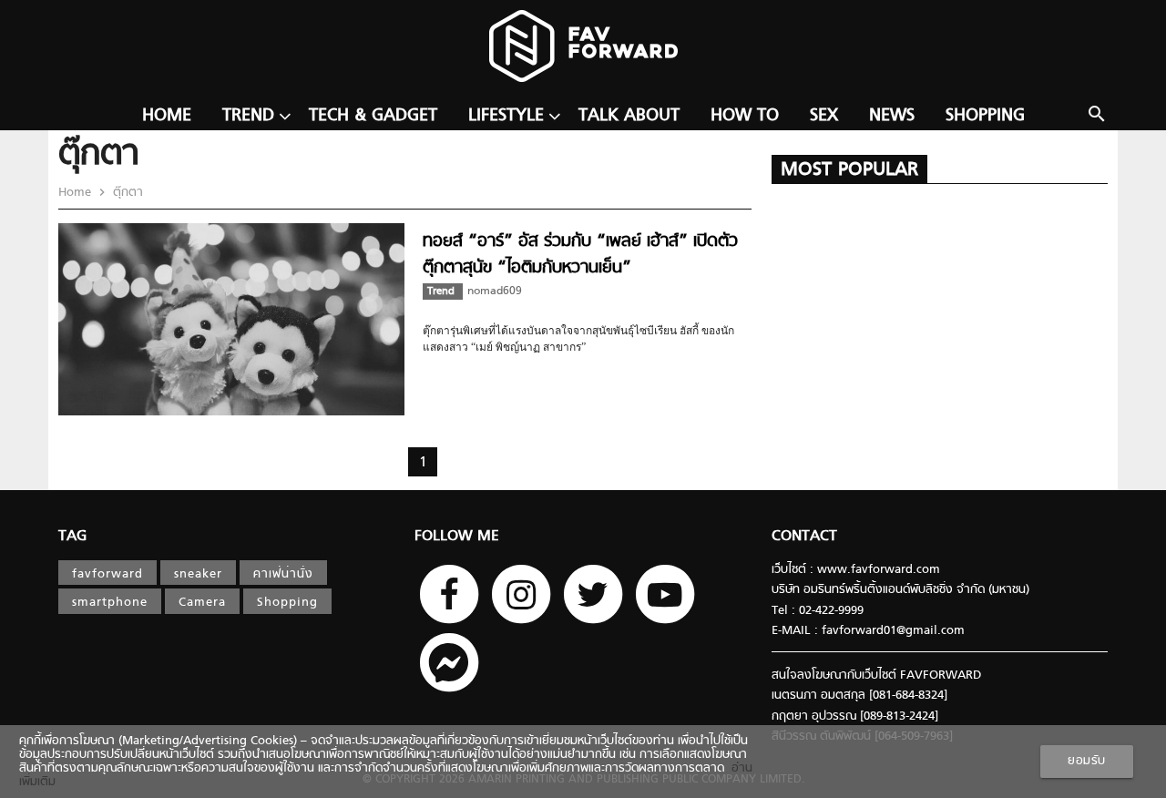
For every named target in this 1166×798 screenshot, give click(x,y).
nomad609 (494, 291)
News (892, 116)
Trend (248, 116)
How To (745, 116)
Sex (824, 116)
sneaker (198, 574)
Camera (202, 602)
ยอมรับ (1087, 761)
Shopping (985, 116)
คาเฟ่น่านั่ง (283, 574)
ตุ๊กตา (126, 192)
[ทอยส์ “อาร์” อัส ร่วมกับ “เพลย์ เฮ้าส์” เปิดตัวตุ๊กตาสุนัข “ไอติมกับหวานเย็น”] (231, 412)
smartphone (110, 602)
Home (166, 116)
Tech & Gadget (373, 116)
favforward (107, 574)
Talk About (629, 116)
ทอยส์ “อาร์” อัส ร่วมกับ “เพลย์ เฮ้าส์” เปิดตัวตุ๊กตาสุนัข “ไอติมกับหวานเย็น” (580, 255)
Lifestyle (506, 116)
